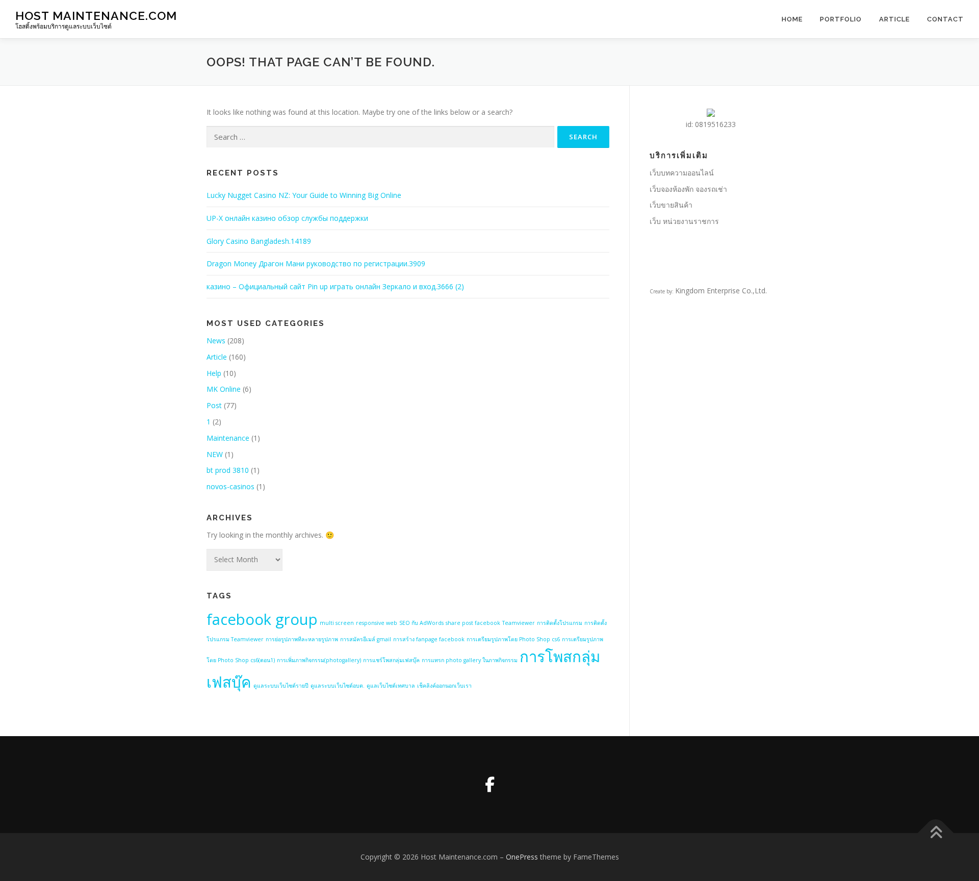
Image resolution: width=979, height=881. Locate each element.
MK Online (224, 389)
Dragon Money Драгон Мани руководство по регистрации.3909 (316, 263)
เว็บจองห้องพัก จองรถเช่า (688, 189)
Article (894, 19)
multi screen (337, 622)
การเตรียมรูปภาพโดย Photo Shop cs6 (513, 639)
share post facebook (473, 622)
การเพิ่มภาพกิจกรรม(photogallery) (319, 660)
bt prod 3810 (228, 470)
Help (214, 373)
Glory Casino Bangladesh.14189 (259, 241)
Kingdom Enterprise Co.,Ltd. (721, 290)
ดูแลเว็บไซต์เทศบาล (391, 685)
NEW (215, 454)
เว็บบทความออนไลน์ (682, 173)
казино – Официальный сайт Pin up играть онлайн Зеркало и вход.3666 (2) (335, 286)
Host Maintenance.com (96, 15)
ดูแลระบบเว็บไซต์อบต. (338, 685)
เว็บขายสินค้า (671, 205)
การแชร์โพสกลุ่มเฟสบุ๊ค (391, 660)
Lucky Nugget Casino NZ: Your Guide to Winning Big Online (304, 195)
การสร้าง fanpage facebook (429, 639)
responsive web (376, 622)
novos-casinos (230, 486)
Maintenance (228, 438)
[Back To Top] (936, 833)
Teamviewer (518, 622)
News (216, 340)
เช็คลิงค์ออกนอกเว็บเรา (444, 685)
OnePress (522, 857)
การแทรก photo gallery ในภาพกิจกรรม (470, 660)
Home (792, 19)
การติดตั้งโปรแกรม (559, 622)
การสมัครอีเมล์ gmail (365, 639)
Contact (945, 19)
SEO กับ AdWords (421, 622)
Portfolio (841, 19)
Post (214, 405)
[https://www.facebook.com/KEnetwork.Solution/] (489, 784)
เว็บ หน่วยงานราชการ (684, 221)
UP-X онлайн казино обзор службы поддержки (287, 218)
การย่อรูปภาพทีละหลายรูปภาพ (302, 639)
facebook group (262, 619)
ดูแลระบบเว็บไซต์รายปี (280, 685)
